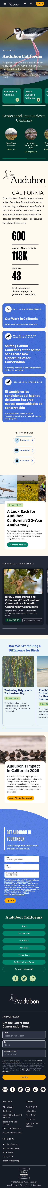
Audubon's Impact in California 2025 (23, 768)
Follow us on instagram (33, 978)
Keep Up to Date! (24, 433)
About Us (24, 948)
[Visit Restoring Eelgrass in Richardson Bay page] (18, 691)
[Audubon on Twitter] (20, 1089)
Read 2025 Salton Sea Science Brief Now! (25, 336)
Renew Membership (11, 1161)
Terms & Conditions (18, 895)
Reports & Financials (11, 1128)
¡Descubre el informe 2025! (28, 382)
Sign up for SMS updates (33, 1124)
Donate (40, 3)
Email (7, 857)
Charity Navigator (24, 1172)
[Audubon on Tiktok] (35, 1089)
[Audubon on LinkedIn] (27, 1089)
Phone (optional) (11, 873)
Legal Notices (12, 1185)
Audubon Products (10, 1148)
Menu (5, 3)
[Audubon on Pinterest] (43, 1089)
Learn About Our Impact (20, 798)
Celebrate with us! (17, 545)
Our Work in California (10, 93)
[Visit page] (23, 489)
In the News (24, 955)
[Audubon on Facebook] (12, 1089)
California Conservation (27, 309)
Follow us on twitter (24, 978)
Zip (7, 865)
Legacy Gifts (7, 1156)
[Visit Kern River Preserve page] (11, 141)
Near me (25, 4)
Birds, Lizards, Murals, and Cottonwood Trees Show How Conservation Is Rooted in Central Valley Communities (23, 596)
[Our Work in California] (24, 315)
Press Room (31, 1115)
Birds (24, 926)
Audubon (13, 3)
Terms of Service (22, 882)
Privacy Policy (9, 882)
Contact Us (30, 1119)
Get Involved (24, 933)
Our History (7, 1111)
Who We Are (8, 1107)
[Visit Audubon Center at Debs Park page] (30, 141)
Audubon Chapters (32, 620)
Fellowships (31, 1111)
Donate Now (7, 1152)
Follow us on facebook (15, 978)
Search (31, 3)
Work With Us (32, 1107)
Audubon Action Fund (12, 1132)
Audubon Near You (10, 1144)
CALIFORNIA (15, 505)
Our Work (24, 940)
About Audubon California (30, 94)
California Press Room (24, 962)
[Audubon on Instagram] (5, 1089)
